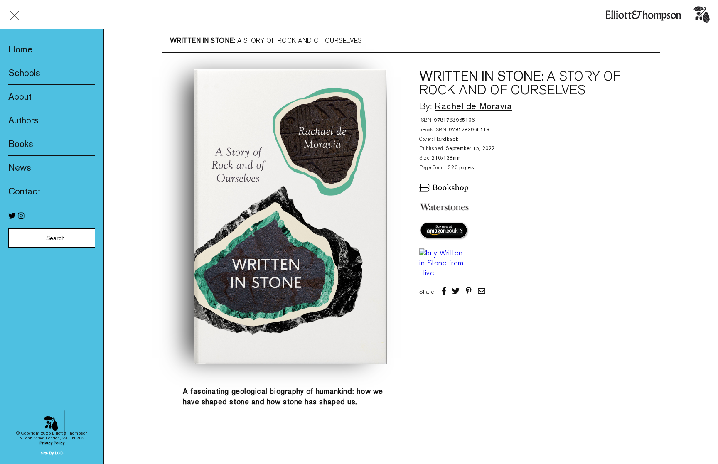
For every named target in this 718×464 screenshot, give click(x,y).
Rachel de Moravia (473, 106)
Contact (24, 191)
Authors (23, 120)
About (20, 96)
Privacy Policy (51, 443)
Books (20, 143)
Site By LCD (52, 453)
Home (20, 49)
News (19, 167)
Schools (24, 72)
